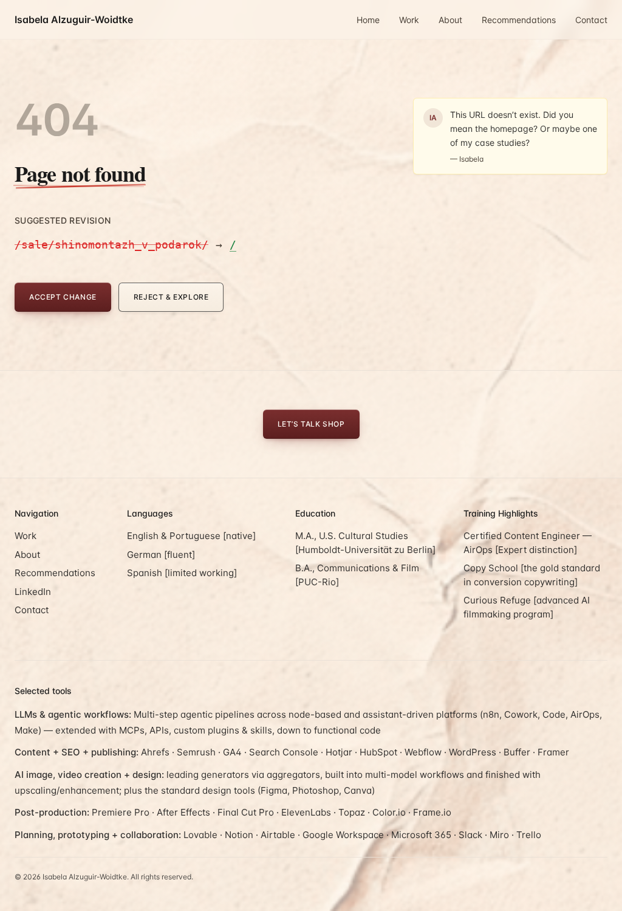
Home (368, 20)
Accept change (63, 296)
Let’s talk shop (311, 423)
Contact (591, 20)
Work (409, 20)
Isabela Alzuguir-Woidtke (74, 19)
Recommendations (519, 20)
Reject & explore (171, 296)
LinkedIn (33, 591)
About (450, 20)
